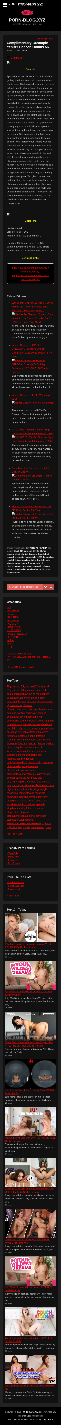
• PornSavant (13, 863)
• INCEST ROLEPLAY (18, 634)
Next (52, 39)
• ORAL (10, 640)
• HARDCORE (14, 627)
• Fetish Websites (15, 886)
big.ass (10, 554)
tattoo (9, 569)
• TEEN (10, 647)
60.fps (43, 551)
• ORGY (11, 643)
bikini (17, 554)
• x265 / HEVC (14, 630)
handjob (10, 560)
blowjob (24, 554)
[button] (14, 57)
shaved (46, 566)
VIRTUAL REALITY (38, 548)
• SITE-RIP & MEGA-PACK (20, 667)
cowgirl (10, 557)
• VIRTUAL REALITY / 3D (19, 653)
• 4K (9, 607)
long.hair (26, 560)
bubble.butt (43, 554)
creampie (19, 557)
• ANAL (10, 614)
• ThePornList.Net (15, 882)
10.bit (16, 551)
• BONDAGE (13, 620)
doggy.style (30, 557)
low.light (41, 560)
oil (42, 563)
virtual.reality (19, 569)
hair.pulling (48, 557)
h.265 (39, 557)
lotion (33, 560)
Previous (41, 39)
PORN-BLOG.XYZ (27, 20)
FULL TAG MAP (15, 834)
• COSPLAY (13, 624)
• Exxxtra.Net (13, 889)
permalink (15, 572)
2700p (36, 551)
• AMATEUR (13, 610)
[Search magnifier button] (51, 587)
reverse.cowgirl (34, 566)
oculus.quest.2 (22, 563)
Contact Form (46, 1419)
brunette (33, 554)
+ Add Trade (13, 895)
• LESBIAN (12, 637)
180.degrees (26, 551)
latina (18, 560)
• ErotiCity (12, 860)
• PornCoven (13, 856)
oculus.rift (35, 563)
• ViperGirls (12, 853)
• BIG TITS (12, 617)
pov (24, 566)
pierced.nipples (14, 566)
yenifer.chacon (34, 569)
